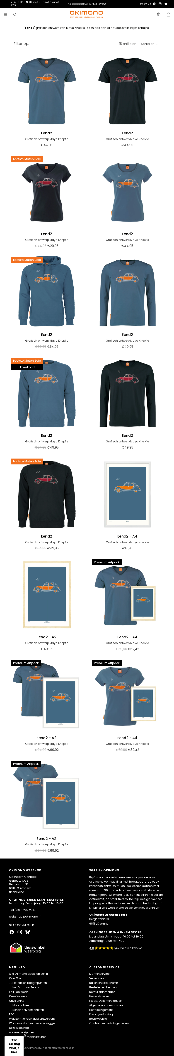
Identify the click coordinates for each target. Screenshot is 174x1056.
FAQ (11, 1014)
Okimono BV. (34, 1048)
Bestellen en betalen (103, 987)
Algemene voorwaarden (106, 1005)
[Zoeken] (15, 15)
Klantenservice (99, 974)
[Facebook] (154, 4)
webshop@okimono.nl (25, 916)
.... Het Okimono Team (24, 987)
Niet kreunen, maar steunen (27, 1037)
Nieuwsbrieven (99, 996)
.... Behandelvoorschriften (26, 1010)
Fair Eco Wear (18, 992)
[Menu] (5, 14)
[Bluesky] (166, 4)
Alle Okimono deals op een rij (28, 974)
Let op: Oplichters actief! (105, 1001)
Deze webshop (19, 1028)
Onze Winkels (18, 996)
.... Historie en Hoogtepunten (28, 983)
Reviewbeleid (98, 1019)
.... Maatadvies (19, 1005)
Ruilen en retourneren (103, 983)
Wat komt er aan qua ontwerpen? (32, 1019)
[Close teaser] (25, 1034)
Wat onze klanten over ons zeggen (32, 1023)
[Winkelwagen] (169, 15)
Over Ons (15, 978)
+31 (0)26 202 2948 (22, 910)
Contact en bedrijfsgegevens (109, 1023)
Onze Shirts (16, 1001)
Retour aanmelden (102, 992)
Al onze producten (21, 1032)
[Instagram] (160, 4)
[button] (150, 44)
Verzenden (96, 978)
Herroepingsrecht (101, 1010)
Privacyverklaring (101, 1014)
